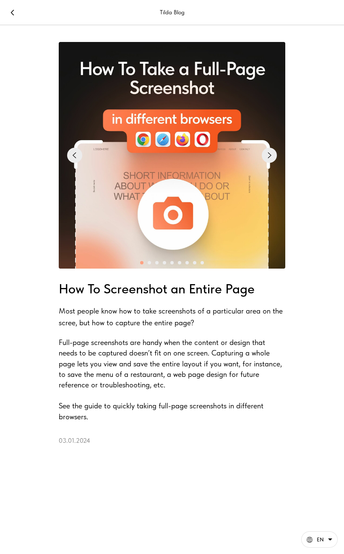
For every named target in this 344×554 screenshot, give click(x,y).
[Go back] (12, 12)
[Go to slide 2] (149, 262)
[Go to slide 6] (179, 262)
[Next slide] (269, 155)
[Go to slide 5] (172, 262)
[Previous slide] (74, 155)
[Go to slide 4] (164, 262)
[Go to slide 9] (202, 262)
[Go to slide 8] (194, 262)
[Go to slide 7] (187, 262)
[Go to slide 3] (157, 262)
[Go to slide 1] (141, 262)
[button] (319, 539)
